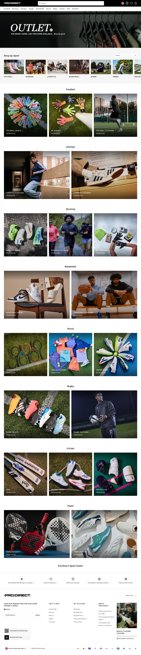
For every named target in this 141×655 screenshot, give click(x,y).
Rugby (31, 9)
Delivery (51, 612)
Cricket (62, 9)
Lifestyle (24, 9)
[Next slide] (135, 55)
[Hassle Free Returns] (51, 580)
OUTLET (75, 9)
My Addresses (78, 612)
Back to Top (129, 595)
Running (15, 9)
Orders (51, 619)
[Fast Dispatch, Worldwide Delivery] (99, 580)
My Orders (77, 609)
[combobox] (71, 3)
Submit (38, 615)
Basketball (40, 9)
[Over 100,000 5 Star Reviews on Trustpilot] (21, 580)
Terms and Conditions (80, 619)
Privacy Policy (78, 622)
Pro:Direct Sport (40, 648)
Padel (55, 9)
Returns (51, 616)
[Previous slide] (131, 55)
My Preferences (78, 616)
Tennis (48, 9)
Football (7, 9)
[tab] (7, 609)
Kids (68, 9)
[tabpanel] (22, 615)
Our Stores (52, 622)
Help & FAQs (53, 609)
